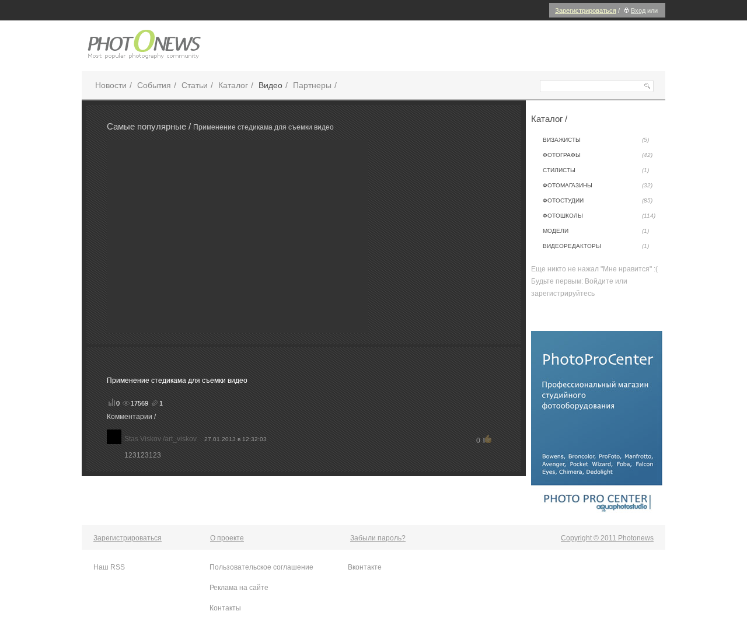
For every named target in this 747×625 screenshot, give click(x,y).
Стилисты (596, 170)
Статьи (194, 85)
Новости (111, 85)
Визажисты (596, 140)
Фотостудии (597, 200)
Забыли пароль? (378, 538)
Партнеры (312, 85)
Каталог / (549, 119)
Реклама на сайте (239, 588)
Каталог (233, 85)
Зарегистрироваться (585, 10)
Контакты (225, 608)
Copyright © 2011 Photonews (607, 538)
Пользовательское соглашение (261, 567)
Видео (270, 85)
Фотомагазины (597, 185)
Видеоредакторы (596, 246)
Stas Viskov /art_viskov (160, 439)
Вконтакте (365, 567)
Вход (638, 10)
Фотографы (597, 155)
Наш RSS (109, 567)
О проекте (227, 538)
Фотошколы (599, 215)
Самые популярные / (150, 126)
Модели (596, 231)
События (154, 85)
